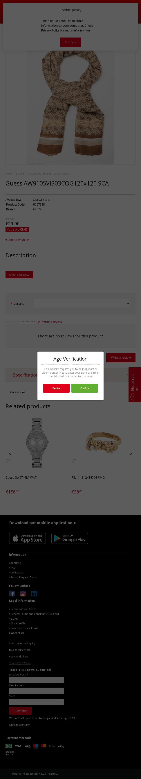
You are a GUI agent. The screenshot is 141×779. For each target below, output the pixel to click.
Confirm (84, 388)
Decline (56, 388)
